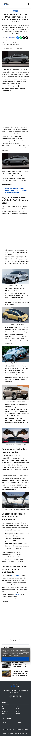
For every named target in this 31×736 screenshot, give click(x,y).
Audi (3, 706)
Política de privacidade (22, 729)
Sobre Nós (11, 729)
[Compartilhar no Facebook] (17, 37)
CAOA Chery (5, 711)
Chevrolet (4, 713)
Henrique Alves (8, 48)
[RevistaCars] (15, 686)
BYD (17, 594)
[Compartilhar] (26, 37)
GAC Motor (15, 575)
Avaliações (4, 722)
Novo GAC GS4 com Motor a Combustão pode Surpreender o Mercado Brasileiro (16, 190)
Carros (15, 11)
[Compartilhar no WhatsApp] (20, 37)
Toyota (18, 713)
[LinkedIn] (20, 696)
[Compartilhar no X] (23, 37)
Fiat (17, 706)
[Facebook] (14, 696)
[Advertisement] (15, 108)
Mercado (18, 722)
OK (15, 659)
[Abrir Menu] (28, 4)
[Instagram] (10, 696)
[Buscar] (24, 4)
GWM (17, 709)
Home (3, 40)
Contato (5, 729)
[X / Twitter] (17, 696)
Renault (18, 711)
